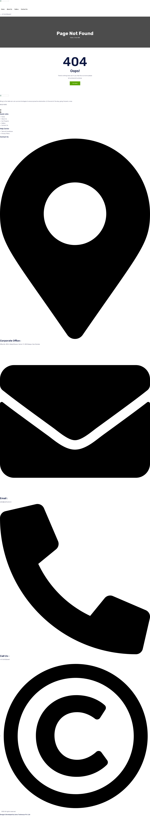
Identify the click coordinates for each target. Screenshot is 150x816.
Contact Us (24, 9)
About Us (9, 9)
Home (3, 9)
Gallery (16, 9)
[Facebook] (75, 108)
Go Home (75, 83)
